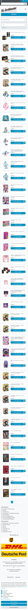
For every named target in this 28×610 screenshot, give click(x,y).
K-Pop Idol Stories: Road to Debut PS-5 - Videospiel (18, 197)
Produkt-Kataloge (6, 524)
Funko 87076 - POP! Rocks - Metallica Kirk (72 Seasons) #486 (17, 326)
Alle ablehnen (14, 604)
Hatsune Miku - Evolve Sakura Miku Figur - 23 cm (18, 103)
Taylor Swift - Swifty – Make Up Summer (18, 243)
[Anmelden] (1, 1)
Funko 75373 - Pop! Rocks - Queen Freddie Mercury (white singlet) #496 (17, 44)
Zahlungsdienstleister (7, 593)
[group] (6, 48)
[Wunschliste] (20, 1)
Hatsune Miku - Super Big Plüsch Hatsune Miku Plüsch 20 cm (16, 115)
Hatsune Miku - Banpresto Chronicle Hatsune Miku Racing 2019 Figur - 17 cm (18, 91)
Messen (4, 526)
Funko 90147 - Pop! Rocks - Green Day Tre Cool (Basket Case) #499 (17, 79)
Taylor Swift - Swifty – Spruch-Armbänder (16, 220)
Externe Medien (6, 594)
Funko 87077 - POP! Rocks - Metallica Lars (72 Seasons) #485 (17, 314)
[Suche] (25, 4)
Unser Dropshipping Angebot (9, 517)
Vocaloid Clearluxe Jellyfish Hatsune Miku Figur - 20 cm (17, 162)
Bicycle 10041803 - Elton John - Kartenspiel (16, 490)
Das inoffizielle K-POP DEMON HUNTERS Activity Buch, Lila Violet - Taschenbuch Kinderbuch (18, 349)
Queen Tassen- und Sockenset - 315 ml (18, 32)
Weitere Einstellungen (5, 599)
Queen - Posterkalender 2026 (16, 430)
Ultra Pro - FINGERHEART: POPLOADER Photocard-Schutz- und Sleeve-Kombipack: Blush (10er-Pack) (18, 291)
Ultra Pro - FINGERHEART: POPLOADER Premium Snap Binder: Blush (18, 255)
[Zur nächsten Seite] (18, 502)
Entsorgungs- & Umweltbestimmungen (11, 513)
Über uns (4, 527)
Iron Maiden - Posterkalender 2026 (17, 454)
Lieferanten (5, 530)
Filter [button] (5, 27)
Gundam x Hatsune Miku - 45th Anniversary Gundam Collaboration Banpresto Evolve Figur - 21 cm (17, 150)
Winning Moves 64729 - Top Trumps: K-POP (18, 361)
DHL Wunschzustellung (8, 596)
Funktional (5, 597)
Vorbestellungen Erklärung (8, 519)
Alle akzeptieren (14, 601)
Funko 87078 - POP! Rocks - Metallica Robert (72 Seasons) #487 (17, 384)
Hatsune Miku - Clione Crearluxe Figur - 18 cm (18, 173)
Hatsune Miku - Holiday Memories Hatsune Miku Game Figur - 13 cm (17, 126)
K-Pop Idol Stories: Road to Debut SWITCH (17, 185)
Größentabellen (6, 514)
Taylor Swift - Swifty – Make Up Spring (17, 231)
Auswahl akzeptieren (14, 607)
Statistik (5, 592)
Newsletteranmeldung (14, 571)
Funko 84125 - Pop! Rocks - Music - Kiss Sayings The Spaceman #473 (18, 408)
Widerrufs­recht (10, 577)
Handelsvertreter (6, 528)
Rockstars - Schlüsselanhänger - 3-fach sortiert (18, 267)
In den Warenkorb (17, 37)
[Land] (18, 1)
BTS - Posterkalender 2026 (15, 442)
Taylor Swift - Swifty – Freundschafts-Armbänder (17, 208)
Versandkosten (21, 50)
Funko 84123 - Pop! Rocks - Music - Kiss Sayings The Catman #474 (18, 419)
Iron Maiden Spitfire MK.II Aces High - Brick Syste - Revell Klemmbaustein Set (18, 56)
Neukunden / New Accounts (8, 509)
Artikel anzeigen (18, 213)
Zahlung (4, 510)
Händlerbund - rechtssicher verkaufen (11, 523)
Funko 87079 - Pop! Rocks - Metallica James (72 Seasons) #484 (17, 372)
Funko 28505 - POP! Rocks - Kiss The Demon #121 (17, 396)
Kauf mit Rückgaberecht (8, 516)
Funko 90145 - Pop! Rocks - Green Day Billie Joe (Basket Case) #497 (17, 68)
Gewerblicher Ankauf (7, 531)
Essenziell (5, 590)
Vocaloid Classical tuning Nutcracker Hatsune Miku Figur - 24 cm (17, 138)
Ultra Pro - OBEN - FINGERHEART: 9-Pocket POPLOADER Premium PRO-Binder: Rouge (17, 279)
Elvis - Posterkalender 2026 (15, 477)
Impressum (17, 577)
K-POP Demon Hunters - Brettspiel (17, 301)
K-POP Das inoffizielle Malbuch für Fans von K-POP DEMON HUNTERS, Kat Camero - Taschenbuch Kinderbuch (18, 338)
